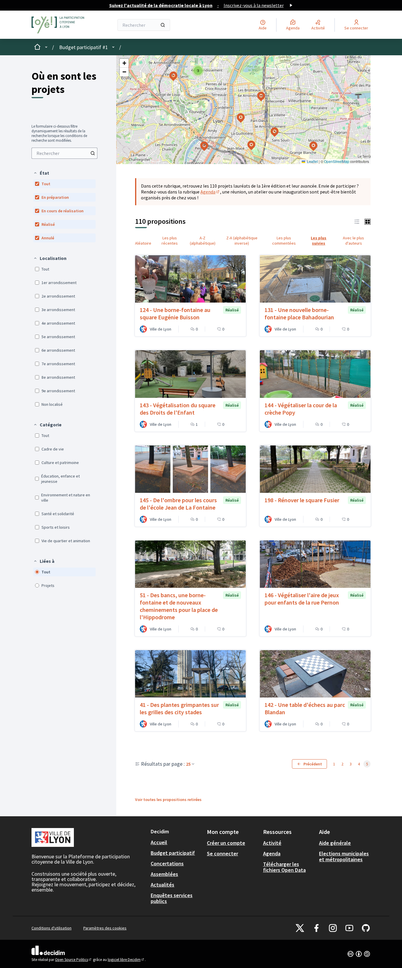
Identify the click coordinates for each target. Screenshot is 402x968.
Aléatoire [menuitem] (143, 243)
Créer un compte (226, 843)
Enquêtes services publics (171, 898)
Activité (272, 843)
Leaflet (312, 161)
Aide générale (335, 843)
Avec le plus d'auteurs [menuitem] (353, 240)
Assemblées (164, 874)
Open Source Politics (73, 959)
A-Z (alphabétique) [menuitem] (202, 240)
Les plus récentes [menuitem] (170, 240)
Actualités (162, 884)
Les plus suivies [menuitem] (318, 240)
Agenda (210, 192)
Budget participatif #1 (83, 47)
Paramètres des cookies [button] (105, 928)
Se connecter (222, 853)
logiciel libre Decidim (126, 959)
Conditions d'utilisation (51, 928)
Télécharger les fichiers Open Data (284, 867)
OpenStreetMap (336, 161)
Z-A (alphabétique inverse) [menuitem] (242, 240)
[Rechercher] (162, 25)
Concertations (167, 863)
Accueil (159, 842)
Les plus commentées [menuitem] (284, 240)
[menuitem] (64, 153)
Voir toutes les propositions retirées (168, 799)
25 (188, 764)
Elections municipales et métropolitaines (344, 856)
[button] (41, 173)
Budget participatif (173, 852)
